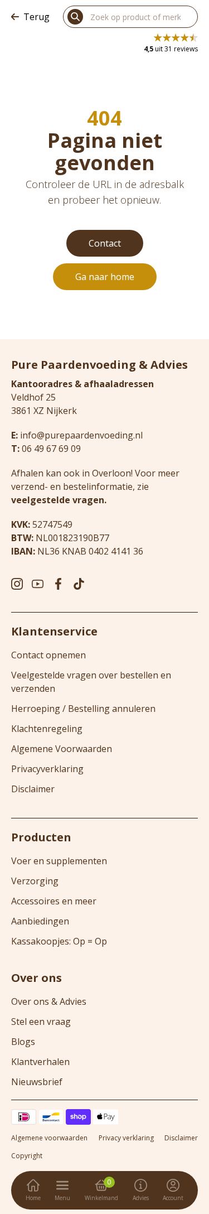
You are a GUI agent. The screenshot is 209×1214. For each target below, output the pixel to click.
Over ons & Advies (48, 1001)
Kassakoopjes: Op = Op (59, 941)
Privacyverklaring (47, 769)
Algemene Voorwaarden (61, 749)
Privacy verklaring (126, 1138)
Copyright (26, 1156)
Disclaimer (33, 789)
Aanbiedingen (40, 921)
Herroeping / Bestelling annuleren (83, 708)
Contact (105, 243)
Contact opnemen (48, 655)
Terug (36, 17)
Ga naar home (104, 277)
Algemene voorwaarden (49, 1138)
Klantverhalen (40, 1062)
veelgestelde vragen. (58, 500)
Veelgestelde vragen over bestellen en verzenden (91, 682)
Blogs (23, 1041)
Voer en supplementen (59, 861)
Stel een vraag (41, 1021)
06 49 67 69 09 (51, 448)
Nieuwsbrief (36, 1082)
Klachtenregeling (46, 728)
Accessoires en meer (53, 901)
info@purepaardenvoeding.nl (81, 435)
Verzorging (35, 881)
